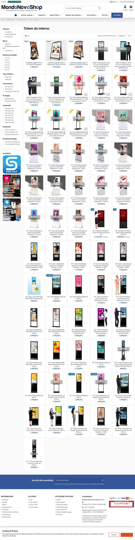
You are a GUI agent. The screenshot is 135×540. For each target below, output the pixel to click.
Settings (114, 535)
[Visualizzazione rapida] (36, 60)
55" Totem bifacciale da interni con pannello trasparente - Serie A (101, 134)
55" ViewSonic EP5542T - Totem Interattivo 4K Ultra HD (101, 232)
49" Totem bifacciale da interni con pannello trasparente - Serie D (101, 199)
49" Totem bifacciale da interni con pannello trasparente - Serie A (123, 134)
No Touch (9, 86)
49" (7, 65)
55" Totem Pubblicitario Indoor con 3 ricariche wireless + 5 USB (101, 265)
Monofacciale (10, 101)
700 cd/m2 (9, 120)
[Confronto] (34, 60)
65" (7, 69)
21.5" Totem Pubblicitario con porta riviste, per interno (34, 463)
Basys (8, 44)
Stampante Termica (11, 134)
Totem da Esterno (61, 509)
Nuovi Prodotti (60, 502)
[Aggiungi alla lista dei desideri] (31, 60)
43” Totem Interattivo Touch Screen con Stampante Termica (123, 298)
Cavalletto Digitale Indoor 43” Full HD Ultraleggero (34, 63)
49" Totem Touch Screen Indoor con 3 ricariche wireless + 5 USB (123, 265)
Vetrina (8, 79)
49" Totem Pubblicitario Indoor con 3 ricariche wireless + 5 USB (78, 265)
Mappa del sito (6, 507)
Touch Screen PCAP (12, 91)
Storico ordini (33, 504)
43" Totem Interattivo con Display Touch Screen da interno (56, 397)
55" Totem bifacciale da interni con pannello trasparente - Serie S (34, 232)
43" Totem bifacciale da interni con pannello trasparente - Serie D (123, 199)
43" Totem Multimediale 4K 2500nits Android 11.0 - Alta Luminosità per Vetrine (56, 134)
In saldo (8, 32)
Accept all (127, 535)
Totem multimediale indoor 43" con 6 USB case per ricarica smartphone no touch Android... (101, 65)
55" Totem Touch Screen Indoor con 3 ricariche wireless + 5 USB (101, 430)
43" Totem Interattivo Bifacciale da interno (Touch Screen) (123, 331)
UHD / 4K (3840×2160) (12, 144)
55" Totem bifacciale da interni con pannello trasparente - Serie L (56, 167)
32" (7, 60)
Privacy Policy (6, 517)
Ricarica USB (10, 130)
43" (7, 62)
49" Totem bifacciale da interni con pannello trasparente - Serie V (34, 199)
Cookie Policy (6, 514)
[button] (27, 15)
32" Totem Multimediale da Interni (79, 396)
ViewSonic (9, 50)
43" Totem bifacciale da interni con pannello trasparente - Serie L (101, 167)
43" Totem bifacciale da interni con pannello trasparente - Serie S (79, 232)
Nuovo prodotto (10, 34)
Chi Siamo (5, 500)
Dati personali (33, 507)
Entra (30, 500)
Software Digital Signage (64, 512)
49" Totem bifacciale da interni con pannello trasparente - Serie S (56, 232)
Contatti (3, 2)
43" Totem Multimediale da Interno (34, 396)
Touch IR (8, 89)
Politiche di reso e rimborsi (10, 512)
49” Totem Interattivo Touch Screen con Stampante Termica (101, 298)
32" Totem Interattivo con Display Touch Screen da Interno (78, 430)
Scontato (8, 36)
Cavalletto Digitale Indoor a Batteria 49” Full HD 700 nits (56, 63)
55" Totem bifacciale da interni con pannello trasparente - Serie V (123, 167)
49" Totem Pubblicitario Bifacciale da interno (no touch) (56, 331)
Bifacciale (9, 99)
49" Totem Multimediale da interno (79, 297)
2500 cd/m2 (9, 122)
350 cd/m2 (9, 111)
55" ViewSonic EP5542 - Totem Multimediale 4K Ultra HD (123, 232)
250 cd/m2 (9, 108)
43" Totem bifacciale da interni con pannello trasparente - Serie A (34, 167)
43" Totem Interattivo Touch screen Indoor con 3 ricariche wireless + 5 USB (34, 265)
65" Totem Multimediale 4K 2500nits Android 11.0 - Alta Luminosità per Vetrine (79, 99)
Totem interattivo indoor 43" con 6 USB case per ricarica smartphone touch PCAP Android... (123, 65)
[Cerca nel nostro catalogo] (99, 8)
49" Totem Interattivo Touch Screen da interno (34, 429)
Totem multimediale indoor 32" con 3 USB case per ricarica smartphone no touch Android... (56, 100)
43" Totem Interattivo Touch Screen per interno (56, 429)
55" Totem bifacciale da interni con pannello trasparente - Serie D (79, 199)
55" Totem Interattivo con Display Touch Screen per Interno (123, 430)
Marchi (4, 504)
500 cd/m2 (9, 115)
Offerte (58, 500)
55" (7, 67)
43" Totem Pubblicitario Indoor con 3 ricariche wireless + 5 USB (56, 265)
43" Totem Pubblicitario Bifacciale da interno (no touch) (79, 364)
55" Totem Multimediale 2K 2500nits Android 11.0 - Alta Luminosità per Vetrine (34, 134)
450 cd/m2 (9, 113)
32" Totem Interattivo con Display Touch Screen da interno (101, 397)
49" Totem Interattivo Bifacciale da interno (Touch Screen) (101, 331)
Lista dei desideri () (128, 2)
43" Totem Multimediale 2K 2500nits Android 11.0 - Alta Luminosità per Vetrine (79, 134)
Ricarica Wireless (11, 132)
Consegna (5, 509)
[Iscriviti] (103, 480)
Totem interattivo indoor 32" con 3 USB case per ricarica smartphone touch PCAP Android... (34, 100)
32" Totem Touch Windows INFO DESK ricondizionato (34, 297)
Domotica (59, 514)
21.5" (7, 58)
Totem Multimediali (62, 507)
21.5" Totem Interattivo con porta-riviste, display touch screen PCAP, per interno (123, 364)
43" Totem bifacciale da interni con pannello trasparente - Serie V (56, 199)
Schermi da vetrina (62, 504)
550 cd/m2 (9, 118)
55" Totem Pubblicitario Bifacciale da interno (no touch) (34, 331)
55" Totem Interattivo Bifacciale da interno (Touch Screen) (79, 331)
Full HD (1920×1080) (12, 142)
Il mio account (33, 502)
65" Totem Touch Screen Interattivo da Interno (123, 396)
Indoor (8, 77)
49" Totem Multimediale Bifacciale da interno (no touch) (56, 364)
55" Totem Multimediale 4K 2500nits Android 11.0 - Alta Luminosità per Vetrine (123, 99)
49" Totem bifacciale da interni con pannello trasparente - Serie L (79, 167)
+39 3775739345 (89, 507)
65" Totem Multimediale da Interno (56, 297)
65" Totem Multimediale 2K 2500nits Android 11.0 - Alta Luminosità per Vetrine (101, 99)
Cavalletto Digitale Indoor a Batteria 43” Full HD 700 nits (79, 63)
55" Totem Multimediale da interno (101, 363)
